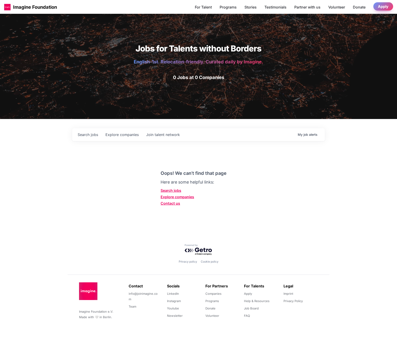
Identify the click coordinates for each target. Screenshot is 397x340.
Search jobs (171, 190)
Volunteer (336, 7)
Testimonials (275, 7)
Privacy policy (188, 261)
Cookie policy (209, 261)
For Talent (203, 7)
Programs (228, 7)
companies (122, 134)
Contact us (170, 203)
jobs (88, 134)
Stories (250, 7)
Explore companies (177, 197)
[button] (7, 7)
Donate (359, 7)
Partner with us (307, 7)
